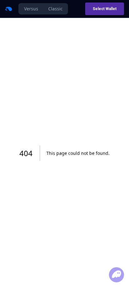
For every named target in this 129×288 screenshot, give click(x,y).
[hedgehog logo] (8, 9)
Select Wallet (104, 9)
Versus (31, 9)
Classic (55, 9)
